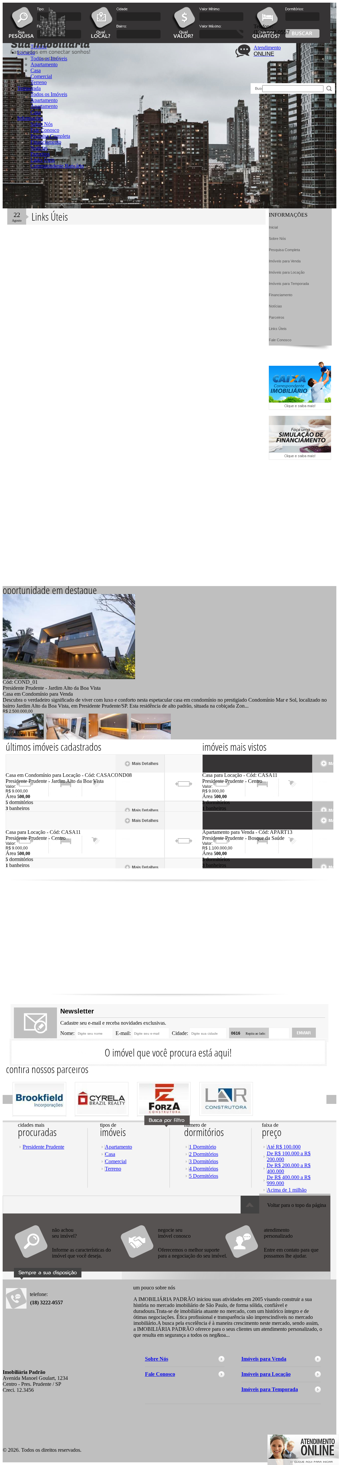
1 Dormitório (202, 1147)
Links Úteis (42, 160)
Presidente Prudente (43, 1147)
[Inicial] (74, 83)
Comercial (115, 1161)
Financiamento (45, 142)
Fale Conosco (44, 130)
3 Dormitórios (203, 1161)
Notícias (39, 148)
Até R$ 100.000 (284, 1147)
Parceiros (40, 154)
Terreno (113, 1168)
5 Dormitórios (203, 1176)
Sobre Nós (41, 124)
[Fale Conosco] (67, 1261)
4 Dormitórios (203, 1168)
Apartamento (44, 100)
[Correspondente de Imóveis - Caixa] (300, 408)
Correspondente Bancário (57, 166)
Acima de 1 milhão (287, 1190)
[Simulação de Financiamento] (300, 458)
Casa (35, 112)
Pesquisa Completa (50, 136)
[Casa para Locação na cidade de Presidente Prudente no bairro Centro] (30, 827)
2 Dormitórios (203, 1154)
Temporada (29, 88)
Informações (30, 118)
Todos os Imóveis (48, 94)
